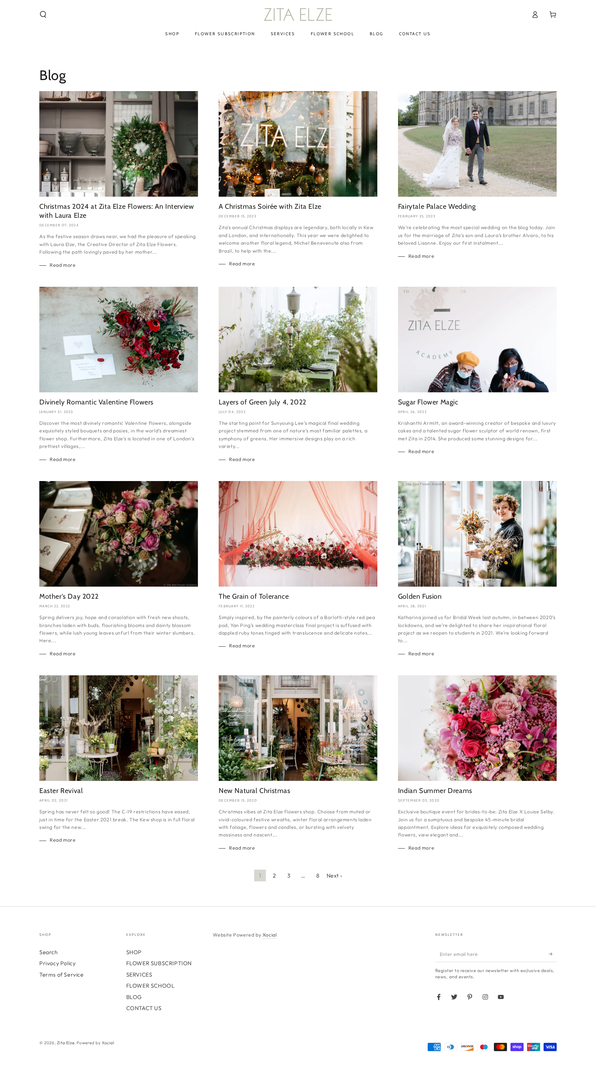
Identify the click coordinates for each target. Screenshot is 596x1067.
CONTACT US (144, 1008)
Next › (334, 875)
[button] (43, 14)
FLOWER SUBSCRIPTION (159, 963)
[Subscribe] (553, 954)
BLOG (134, 996)
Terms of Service (61, 974)
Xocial (269, 935)
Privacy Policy (57, 963)
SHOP (134, 952)
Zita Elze (65, 1042)
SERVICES (139, 974)
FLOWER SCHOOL (150, 985)
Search (48, 952)
